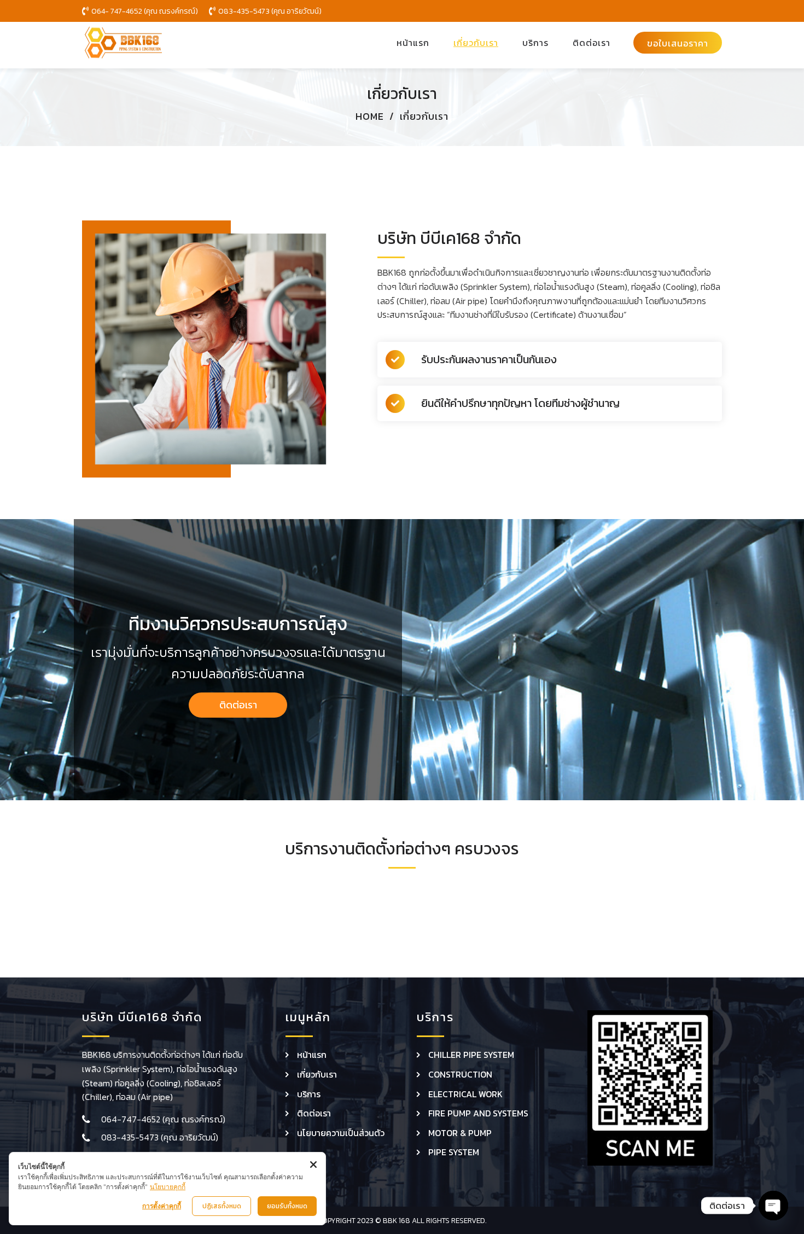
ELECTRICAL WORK (465, 1094)
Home (370, 116)
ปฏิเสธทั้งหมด (221, 1206)
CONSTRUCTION (460, 1074)
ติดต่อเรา (314, 1113)
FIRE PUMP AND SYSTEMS (478, 1113)
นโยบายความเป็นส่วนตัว (340, 1132)
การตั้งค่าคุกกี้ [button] (161, 1206)
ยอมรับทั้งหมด (287, 1206)
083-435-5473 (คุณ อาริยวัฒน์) (159, 1137)
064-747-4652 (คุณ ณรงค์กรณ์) (163, 1119)
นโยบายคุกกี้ (167, 1187)
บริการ (309, 1094)
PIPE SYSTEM (453, 1152)
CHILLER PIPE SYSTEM (471, 1054)
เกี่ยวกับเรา (317, 1074)
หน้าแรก (312, 1054)
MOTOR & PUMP (460, 1132)
